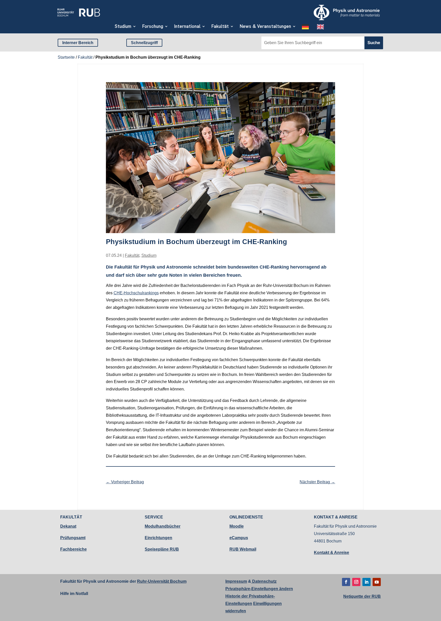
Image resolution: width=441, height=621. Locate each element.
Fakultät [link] (220, 26)
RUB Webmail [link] (242, 549)
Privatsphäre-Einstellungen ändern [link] (259, 589)
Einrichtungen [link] (158, 538)
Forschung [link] (152, 26)
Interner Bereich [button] (77, 43)
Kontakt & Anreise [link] (331, 552)
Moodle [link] (236, 526)
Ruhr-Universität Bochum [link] (162, 581)
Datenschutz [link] (264, 581)
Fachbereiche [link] (73, 549)
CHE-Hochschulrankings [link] (136, 293)
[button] (346, 582)
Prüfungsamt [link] (72, 538)
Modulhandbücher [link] (162, 526)
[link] (78, 18)
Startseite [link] (66, 57)
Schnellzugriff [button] (144, 43)
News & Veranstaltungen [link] (265, 26)
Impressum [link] (236, 581)
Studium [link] (123, 26)
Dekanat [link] (68, 526)
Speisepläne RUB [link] (162, 549)
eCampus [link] (238, 538)
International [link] (187, 26)
